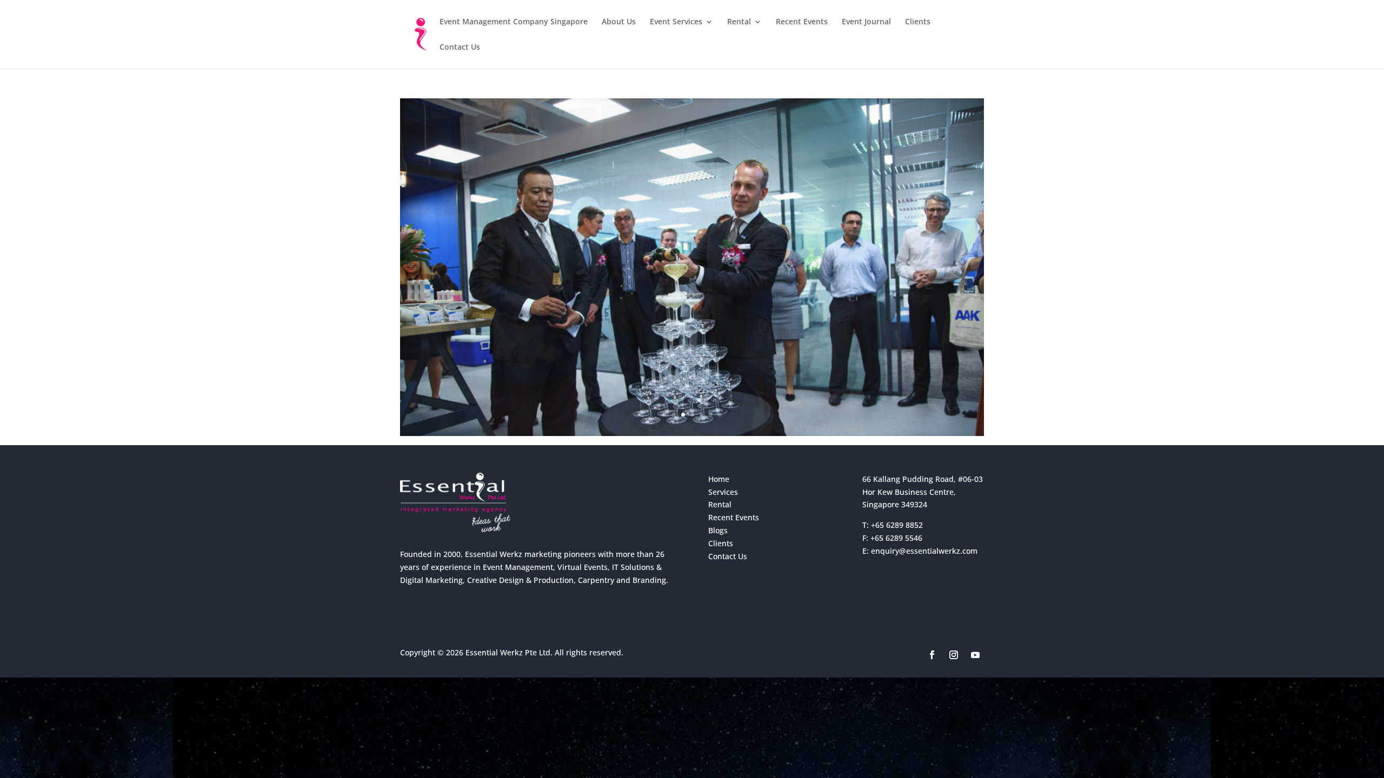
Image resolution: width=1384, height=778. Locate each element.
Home (718, 479)
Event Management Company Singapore (514, 22)
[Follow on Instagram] (953, 654)
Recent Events (802, 22)
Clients (917, 22)
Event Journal (866, 22)
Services (723, 492)
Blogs (718, 530)
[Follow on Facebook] (932, 654)
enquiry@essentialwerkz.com (924, 551)
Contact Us (460, 47)
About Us (619, 22)
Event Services (676, 22)
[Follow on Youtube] (975, 654)
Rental (739, 22)
